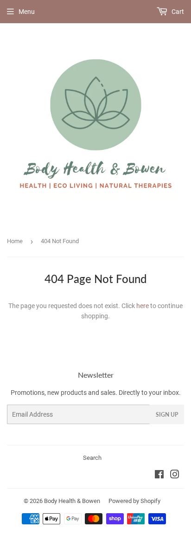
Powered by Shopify (134, 500)
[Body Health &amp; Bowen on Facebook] (159, 475)
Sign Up (167, 414)
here (142, 305)
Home (15, 241)
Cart (177, 11)
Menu (27, 11)
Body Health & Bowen (72, 500)
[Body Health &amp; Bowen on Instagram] (174, 475)
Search (92, 457)
